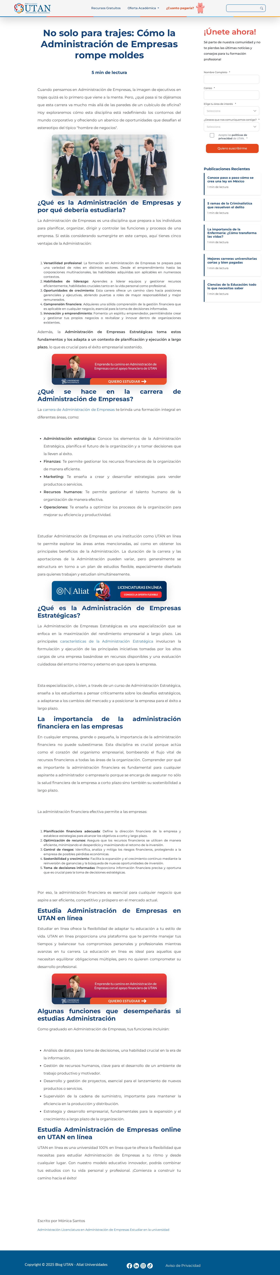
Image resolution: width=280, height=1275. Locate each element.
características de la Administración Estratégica (106, 641)
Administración (49, 1230)
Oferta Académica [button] (142, 8)
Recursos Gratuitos (106, 8)
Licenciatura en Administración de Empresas (95, 1230)
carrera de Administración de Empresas (79, 409)
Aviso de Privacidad (183, 1265)
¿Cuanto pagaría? (180, 8)
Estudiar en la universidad (149, 1230)
